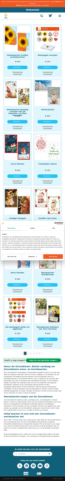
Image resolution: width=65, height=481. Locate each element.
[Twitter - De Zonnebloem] (19, 465)
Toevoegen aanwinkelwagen (17, 73)
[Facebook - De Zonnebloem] (33, 465)
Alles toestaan (53, 256)
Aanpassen (31, 256)
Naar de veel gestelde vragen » (43, 360)
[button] (60, 16)
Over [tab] (53, 228)
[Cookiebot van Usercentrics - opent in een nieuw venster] (55, 223)
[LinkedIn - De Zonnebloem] (26, 465)
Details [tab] (32, 228)
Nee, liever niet (12, 256)
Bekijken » (17, 67)
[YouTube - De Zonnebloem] (40, 465)
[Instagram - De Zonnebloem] (47, 465)
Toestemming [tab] (11, 228)
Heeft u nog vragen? (30, 360)
